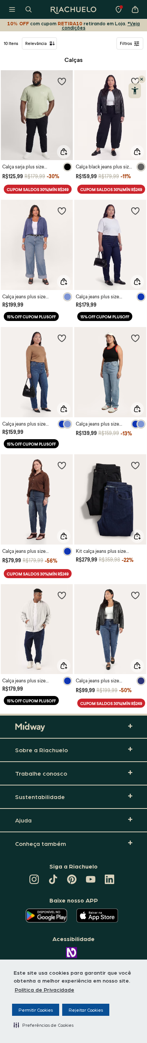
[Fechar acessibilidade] (141, 79)
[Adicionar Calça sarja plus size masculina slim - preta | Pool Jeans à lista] (62, 81)
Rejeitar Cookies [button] (86, 1010)
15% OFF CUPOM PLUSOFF (31, 316)
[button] (43, 1025)
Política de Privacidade (44, 989)
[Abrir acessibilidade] (135, 90)
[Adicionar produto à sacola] (64, 151)
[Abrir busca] (28, 9)
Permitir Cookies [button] (35, 1010)
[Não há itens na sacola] (134, 9)
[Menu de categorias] (12, 9)
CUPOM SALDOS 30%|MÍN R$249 (38, 189)
